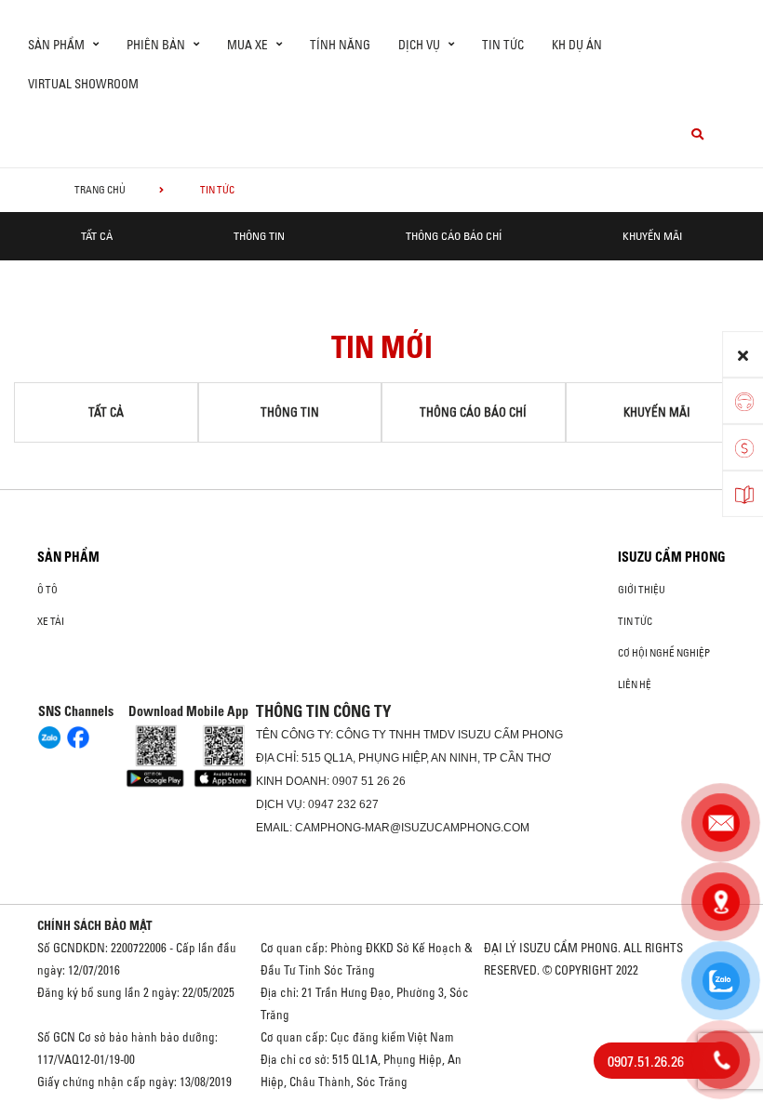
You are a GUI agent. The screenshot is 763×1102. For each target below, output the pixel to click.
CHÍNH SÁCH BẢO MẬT (95, 925)
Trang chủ (100, 189)
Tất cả (97, 236)
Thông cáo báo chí (454, 236)
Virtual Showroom (83, 83)
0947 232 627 (343, 804)
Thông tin (259, 236)
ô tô (47, 589)
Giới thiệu (641, 589)
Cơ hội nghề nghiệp (664, 652)
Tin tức (503, 44)
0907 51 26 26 (369, 781)
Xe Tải (50, 621)
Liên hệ (634, 684)
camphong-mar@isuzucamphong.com (412, 827)
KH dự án (577, 44)
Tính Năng (340, 44)
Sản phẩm (68, 557)
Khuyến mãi (652, 236)
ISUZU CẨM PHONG (672, 557)
